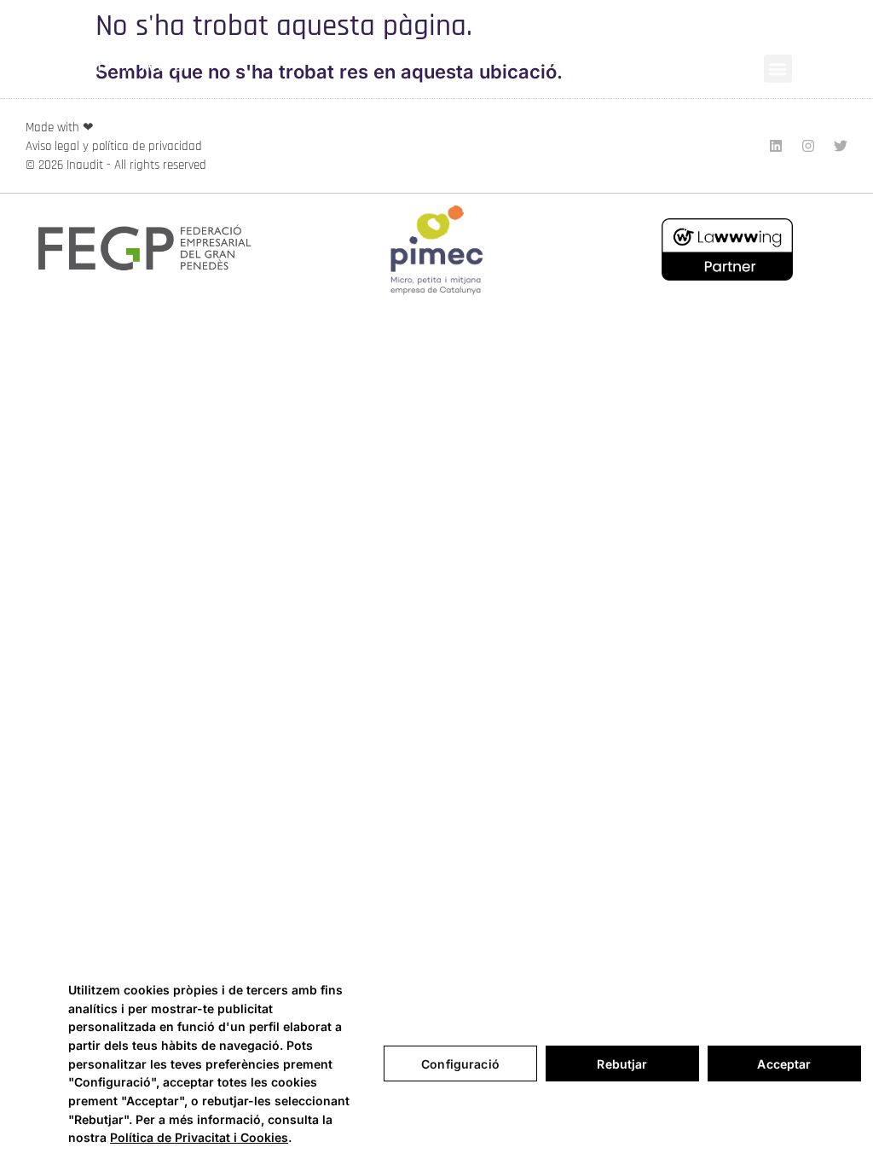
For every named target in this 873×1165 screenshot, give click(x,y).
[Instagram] (808, 146)
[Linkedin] (776, 146)
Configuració (460, 1064)
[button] (778, 69)
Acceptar (784, 1064)
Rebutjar (622, 1064)
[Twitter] (840, 146)
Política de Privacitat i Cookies (199, 1137)
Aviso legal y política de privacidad (114, 146)
